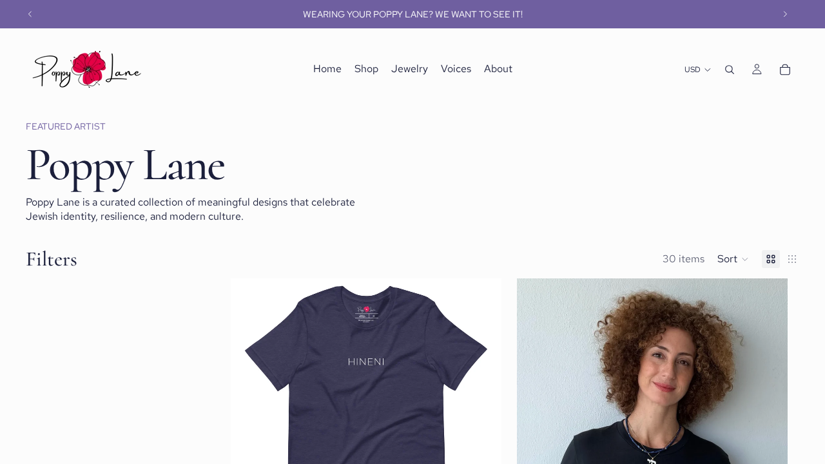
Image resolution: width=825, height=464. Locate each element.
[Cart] (785, 69)
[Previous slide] (30, 14)
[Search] (729, 69)
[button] (733, 259)
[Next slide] (785, 14)
